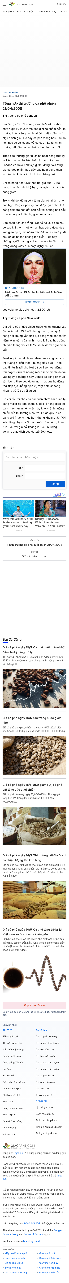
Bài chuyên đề (10, 1036)
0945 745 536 (32, 1223)
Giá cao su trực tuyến (47, 1062)
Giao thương (9, 1127)
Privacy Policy (11, 1234)
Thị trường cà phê (12, 1043)
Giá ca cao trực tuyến (47, 1069)
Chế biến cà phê (11, 1095)
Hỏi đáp (7, 1069)
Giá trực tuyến (25, 11)
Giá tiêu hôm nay (46, 11)
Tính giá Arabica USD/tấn (49, 1127)
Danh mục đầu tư (45, 1114)
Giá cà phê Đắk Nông (50, 1258)
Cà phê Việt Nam (12, 1056)
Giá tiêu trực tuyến (46, 1056)
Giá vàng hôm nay (45, 1082)
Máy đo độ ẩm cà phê (16, 1253)
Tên (20, 468)
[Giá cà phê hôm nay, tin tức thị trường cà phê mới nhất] (21, 4)
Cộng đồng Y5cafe (13, 1062)
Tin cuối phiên (10, 92)
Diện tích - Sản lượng (14, 1082)
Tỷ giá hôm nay (13, 1267)
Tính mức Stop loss (46, 1120)
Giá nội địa (8, 11)
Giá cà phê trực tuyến (47, 1043)
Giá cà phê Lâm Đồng (16, 1272)
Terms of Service (33, 1234)
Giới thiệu (61, 4)
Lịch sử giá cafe (44, 1107)
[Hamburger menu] (4, 4)
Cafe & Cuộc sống (12, 1121)
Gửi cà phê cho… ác (34, 556)
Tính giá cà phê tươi (46, 1133)
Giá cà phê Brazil (45, 1075)
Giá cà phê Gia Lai (14, 1263)
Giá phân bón (43, 1088)
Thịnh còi (18, 1153)
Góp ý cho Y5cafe (34, 1005)
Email (19, 476)
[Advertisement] (34, 52)
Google (58, 1230)
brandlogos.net (31, 1241)
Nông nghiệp (9, 1114)
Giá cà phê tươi (47, 1253)
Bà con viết (8, 1075)
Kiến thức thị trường (13, 1049)
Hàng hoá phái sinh (13, 1108)
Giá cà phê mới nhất (49, 1267)
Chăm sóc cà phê (12, 1088)
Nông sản (8, 1101)
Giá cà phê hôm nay (46, 1036)
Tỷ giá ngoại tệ (44, 1095)
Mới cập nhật (9, 1134)
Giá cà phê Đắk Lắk (49, 1272)
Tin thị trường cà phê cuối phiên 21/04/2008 (34, 544)
